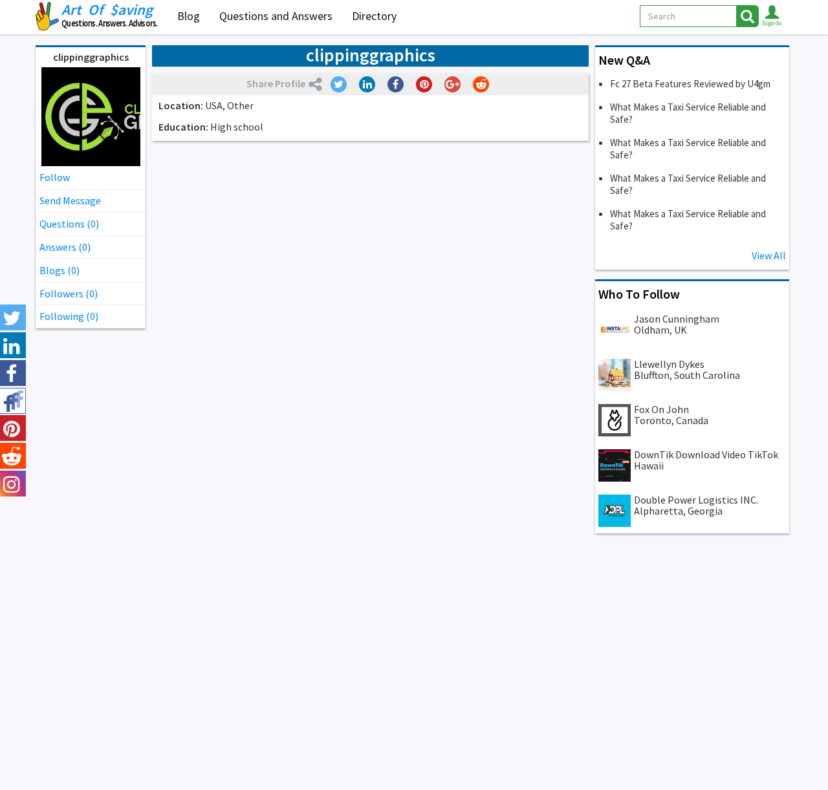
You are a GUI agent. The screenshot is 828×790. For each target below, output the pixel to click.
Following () (68, 316)
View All (769, 255)
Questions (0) (69, 223)
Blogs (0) (59, 270)
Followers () (68, 293)
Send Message (70, 200)
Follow (54, 177)
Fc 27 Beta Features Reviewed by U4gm (690, 84)
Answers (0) (65, 246)
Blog (188, 15)
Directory (374, 15)
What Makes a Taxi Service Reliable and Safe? (688, 113)
